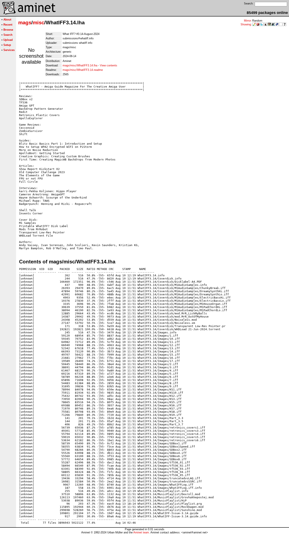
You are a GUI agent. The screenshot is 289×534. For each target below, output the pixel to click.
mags (24, 22)
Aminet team (141, 532)
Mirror (247, 20)
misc (38, 22)
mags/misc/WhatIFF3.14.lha (80, 65)
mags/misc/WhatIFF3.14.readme (83, 69)
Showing (246, 24)
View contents (108, 65)
